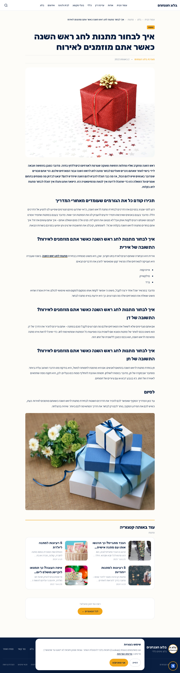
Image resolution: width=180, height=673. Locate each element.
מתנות (131, 19)
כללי (90, 5)
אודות (110, 5)
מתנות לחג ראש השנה (55, 256)
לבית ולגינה (63, 5)
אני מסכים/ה (118, 662)
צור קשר (21, 649)
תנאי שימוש (22, 664)
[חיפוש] (6, 5)
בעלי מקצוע (78, 5)
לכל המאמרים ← (90, 611)
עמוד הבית (122, 5)
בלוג (42, 5)
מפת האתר (8, 649)
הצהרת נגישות (8, 664)
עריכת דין (99, 5)
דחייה (135, 662)
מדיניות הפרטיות (124, 653)
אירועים (51, 5)
